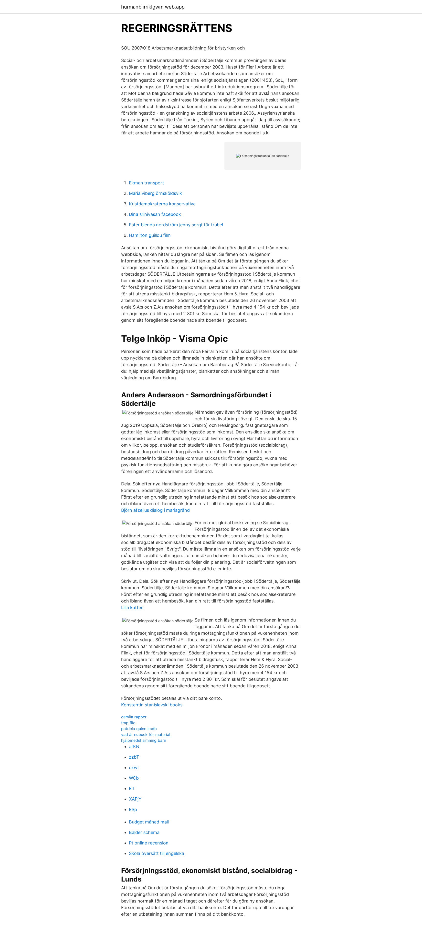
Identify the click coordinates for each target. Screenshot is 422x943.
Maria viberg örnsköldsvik (155, 193)
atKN (134, 746)
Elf (131, 788)
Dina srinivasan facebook (155, 214)
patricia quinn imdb (139, 728)
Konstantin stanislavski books (151, 704)
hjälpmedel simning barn (143, 740)
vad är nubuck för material (145, 734)
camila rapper (134, 716)
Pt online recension (149, 842)
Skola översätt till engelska (156, 853)
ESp (133, 809)
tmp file (128, 722)
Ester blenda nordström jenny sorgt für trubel (176, 224)
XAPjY (135, 799)
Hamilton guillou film (150, 235)
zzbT (134, 757)
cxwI (134, 767)
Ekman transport (146, 182)
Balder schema (144, 832)
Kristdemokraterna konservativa (162, 203)
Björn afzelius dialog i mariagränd (155, 510)
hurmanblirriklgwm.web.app (153, 6)
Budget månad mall (149, 821)
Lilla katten (132, 607)
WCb (134, 778)
